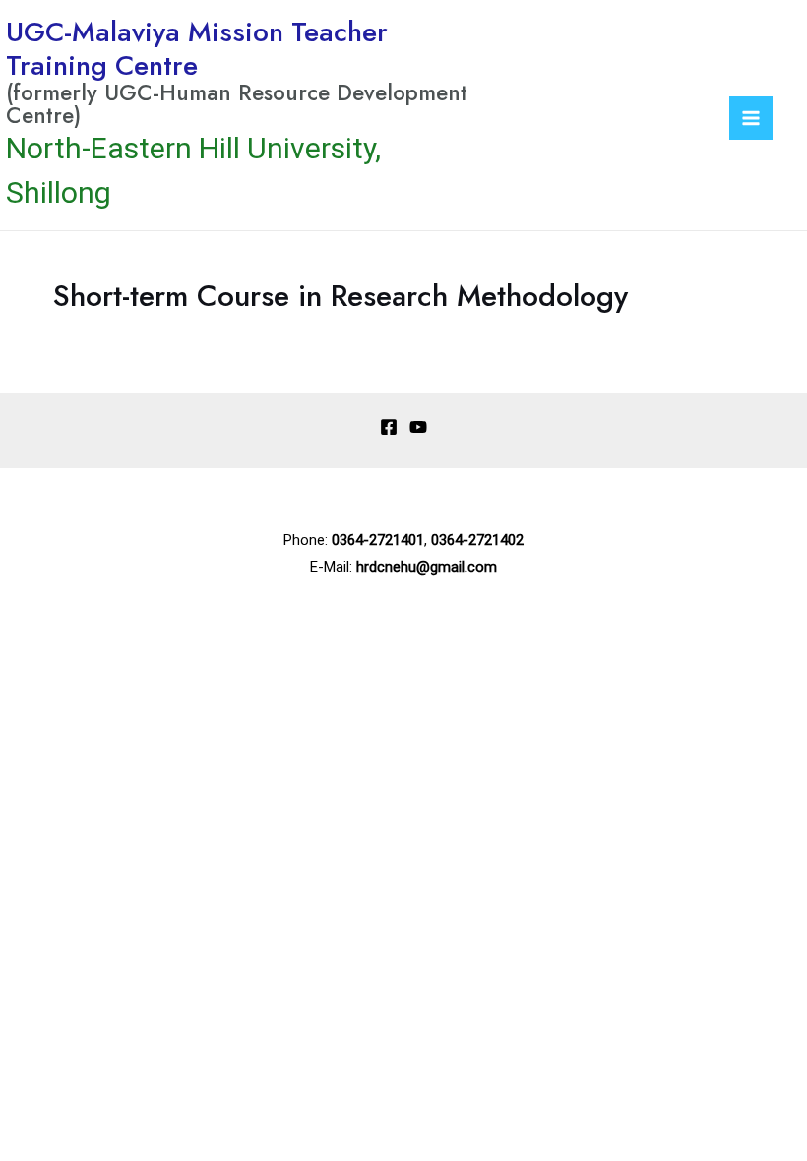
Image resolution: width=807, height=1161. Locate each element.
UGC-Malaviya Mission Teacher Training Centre (197, 49)
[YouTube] (418, 427)
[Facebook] (389, 427)
